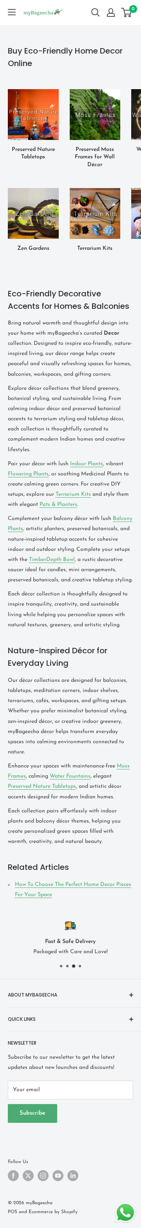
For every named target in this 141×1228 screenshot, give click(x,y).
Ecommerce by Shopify (53, 1212)
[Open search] (95, 12)
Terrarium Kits (73, 494)
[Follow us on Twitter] (28, 1175)
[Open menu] (12, 12)
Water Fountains (70, 776)
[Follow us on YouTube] (57, 1175)
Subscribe (32, 1113)
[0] (127, 12)
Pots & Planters (58, 504)
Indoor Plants (86, 464)
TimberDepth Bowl (52, 560)
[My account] (111, 12)
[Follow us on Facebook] (13, 1175)
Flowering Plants (28, 474)
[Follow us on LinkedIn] (72, 1175)
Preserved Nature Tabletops (42, 786)
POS (12, 1212)
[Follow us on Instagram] (43, 1175)
